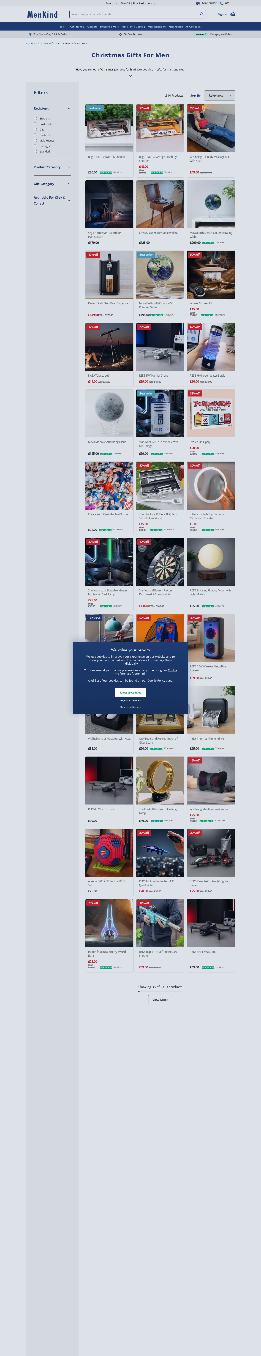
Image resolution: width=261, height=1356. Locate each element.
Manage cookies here (130, 707)
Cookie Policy (156, 681)
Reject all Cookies (130, 700)
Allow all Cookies (130, 692)
